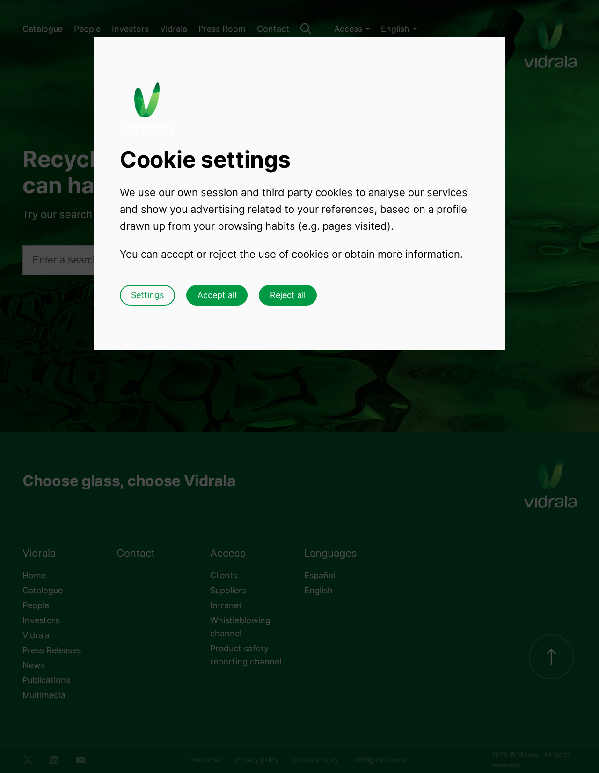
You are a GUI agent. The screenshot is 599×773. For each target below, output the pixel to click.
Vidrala (147, 99)
